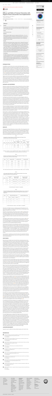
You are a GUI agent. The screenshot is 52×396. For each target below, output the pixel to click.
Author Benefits (12, 381)
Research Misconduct (29, 388)
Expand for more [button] (26, 168)
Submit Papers (40, 9)
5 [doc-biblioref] (13, 283)
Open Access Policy (5, 383)
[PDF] (5, 20)
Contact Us (13, 394)
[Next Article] (32, 20)
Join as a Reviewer (38, 58)
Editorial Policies (20, 381)
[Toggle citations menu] (7, 340)
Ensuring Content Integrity (21, 382)
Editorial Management (21, 380)
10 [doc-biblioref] (3, 296)
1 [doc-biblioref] (14, 69)
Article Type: (39, 35)
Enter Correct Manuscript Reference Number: (40, 45)
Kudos (37, 66)
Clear (39, 39)
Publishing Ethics (28, 387)
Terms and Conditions (5, 394)
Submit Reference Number (40, 50)
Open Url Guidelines (5, 384)
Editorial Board (4, 381)
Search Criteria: (39, 32)
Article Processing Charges (14, 380)
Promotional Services (39, 67)
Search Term (38, 29)
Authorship (12, 384)
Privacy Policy (9, 394)
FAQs (3, 382)
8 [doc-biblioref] (14, 283)
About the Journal (5, 379)
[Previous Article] (31, 20)
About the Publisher (5, 380)
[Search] (49, 1)
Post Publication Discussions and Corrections (28, 386)
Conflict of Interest (28, 381)
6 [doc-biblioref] (13, 262)
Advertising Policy (38, 65)
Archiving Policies (13, 379)
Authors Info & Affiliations (7, 17)
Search (42, 39)
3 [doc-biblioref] (5, 72)
